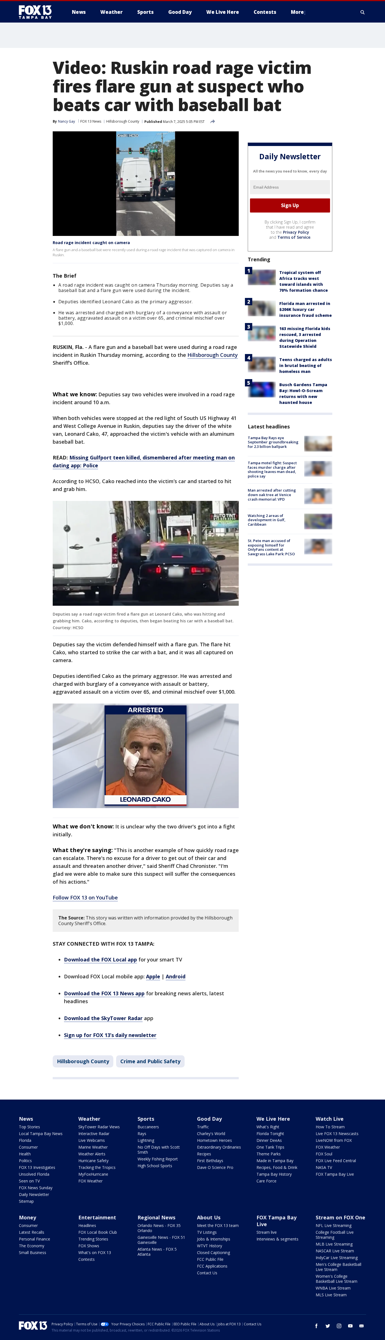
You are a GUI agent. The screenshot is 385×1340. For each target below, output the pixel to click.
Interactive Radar (93, 1133)
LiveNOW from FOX (334, 1140)
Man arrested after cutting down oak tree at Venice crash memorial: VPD (272, 494)
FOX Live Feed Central (336, 1160)
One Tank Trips (270, 1147)
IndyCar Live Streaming (337, 1257)
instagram (339, 1325)
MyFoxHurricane (93, 1174)
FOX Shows (88, 1245)
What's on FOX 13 (94, 1252)
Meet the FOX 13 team (218, 1225)
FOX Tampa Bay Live (335, 1174)
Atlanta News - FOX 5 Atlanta (157, 1251)
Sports (146, 1118)
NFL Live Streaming (333, 1225)
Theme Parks (268, 1154)
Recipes (204, 1154)
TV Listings (207, 1232)
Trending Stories (93, 1239)
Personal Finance (34, 1239)
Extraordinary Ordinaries (219, 1147)
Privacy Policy (296, 232)
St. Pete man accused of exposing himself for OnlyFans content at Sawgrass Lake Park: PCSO (271, 547)
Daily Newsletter (34, 1194)
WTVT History (209, 1245)
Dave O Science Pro (215, 1167)
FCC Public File (210, 1259)
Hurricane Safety (93, 1160)
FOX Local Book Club (97, 1232)
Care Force (266, 1181)
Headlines (87, 1225)
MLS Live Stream (331, 1294)
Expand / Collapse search (362, 12)
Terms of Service (293, 237)
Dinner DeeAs (269, 1140)
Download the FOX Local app (100, 959)
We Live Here (273, 1118)
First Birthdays (210, 1160)
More (297, 12)
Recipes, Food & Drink (276, 1167)
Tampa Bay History (274, 1174)
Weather (89, 1118)
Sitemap (26, 1201)
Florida (25, 1140)
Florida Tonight (270, 1133)
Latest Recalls (31, 1232)
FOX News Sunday (35, 1187)
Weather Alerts (91, 1154)
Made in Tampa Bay (274, 1160)
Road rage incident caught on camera (91, 242)
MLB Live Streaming (334, 1244)
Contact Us (207, 1272)
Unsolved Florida (34, 1174)
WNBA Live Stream (333, 1288)
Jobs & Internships (213, 1239)
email (361, 1325)
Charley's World (211, 1133)
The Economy (31, 1245)
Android (175, 976)
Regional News (156, 1217)
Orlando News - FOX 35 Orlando (159, 1228)
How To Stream (330, 1126)
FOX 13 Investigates (37, 1167)
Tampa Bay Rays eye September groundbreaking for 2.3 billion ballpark (273, 442)
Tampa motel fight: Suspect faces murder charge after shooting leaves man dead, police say (272, 469)
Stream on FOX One (340, 1217)
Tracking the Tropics (97, 1167)
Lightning (146, 1140)
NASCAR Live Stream (335, 1250)
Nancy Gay (66, 121)
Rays (142, 1133)
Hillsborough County (122, 121)
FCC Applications (212, 1266)
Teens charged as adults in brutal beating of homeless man (305, 365)
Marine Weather (93, 1147)
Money (27, 1217)
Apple (153, 976)
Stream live (266, 1232)
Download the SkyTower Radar (103, 1018)
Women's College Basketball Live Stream (336, 1278)
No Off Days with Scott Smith (159, 1149)
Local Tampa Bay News (41, 1133)
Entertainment (97, 1217)
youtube (350, 1325)
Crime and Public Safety (150, 1061)
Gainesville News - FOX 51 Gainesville (161, 1240)
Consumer (28, 1147)
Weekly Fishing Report (158, 1159)
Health (25, 1154)
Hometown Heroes (214, 1140)
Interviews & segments (277, 1239)
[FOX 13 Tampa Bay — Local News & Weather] (37, 12)
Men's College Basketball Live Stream (338, 1267)
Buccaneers (148, 1126)
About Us (208, 1217)
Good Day (209, 1118)
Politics (25, 1160)
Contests (86, 1259)
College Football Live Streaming (335, 1235)
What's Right (267, 1126)
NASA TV (324, 1167)
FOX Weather (90, 1181)
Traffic (203, 1126)
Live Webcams (91, 1140)
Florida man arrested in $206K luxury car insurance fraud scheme (305, 309)
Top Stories (29, 1126)
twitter (327, 1325)
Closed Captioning (213, 1252)
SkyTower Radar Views (99, 1126)
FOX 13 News (90, 121)
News (26, 1118)
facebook (316, 1325)
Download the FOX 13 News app (104, 993)
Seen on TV (29, 1181)
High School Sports (155, 1165)
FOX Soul (324, 1154)
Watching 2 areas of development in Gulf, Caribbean (267, 520)
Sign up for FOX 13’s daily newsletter (110, 1035)
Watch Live (330, 1118)
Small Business (32, 1252)
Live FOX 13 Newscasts (337, 1133)
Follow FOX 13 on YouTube (85, 897)
